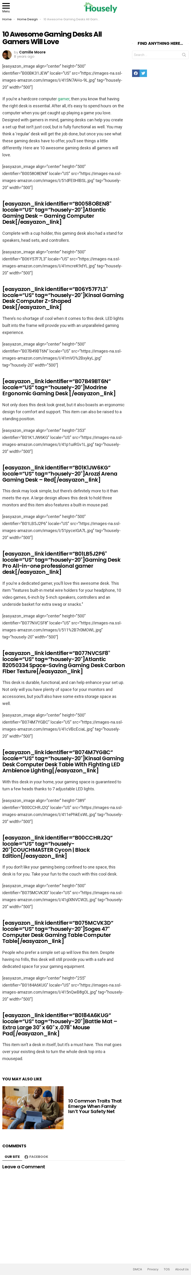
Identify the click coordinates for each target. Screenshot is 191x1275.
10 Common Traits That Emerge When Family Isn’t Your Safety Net (95, 1106)
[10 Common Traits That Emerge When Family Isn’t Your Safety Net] (33, 1107)
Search (184, 56)
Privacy (152, 1269)
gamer (63, 98)
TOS (167, 1269)
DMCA (137, 1269)
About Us (182, 1269)
